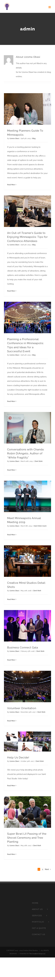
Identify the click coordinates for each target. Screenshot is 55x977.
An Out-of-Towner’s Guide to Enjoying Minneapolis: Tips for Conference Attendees (27, 236)
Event (44, 526)
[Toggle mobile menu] (49, 7)
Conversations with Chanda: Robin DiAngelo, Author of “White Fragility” (25, 453)
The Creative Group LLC (37, 954)
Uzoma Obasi (14, 138)
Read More (11, 185)
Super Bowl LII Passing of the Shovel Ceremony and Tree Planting (26, 837)
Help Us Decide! (18, 757)
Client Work (38, 461)
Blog (33, 138)
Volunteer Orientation (21, 708)
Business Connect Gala (22, 647)
